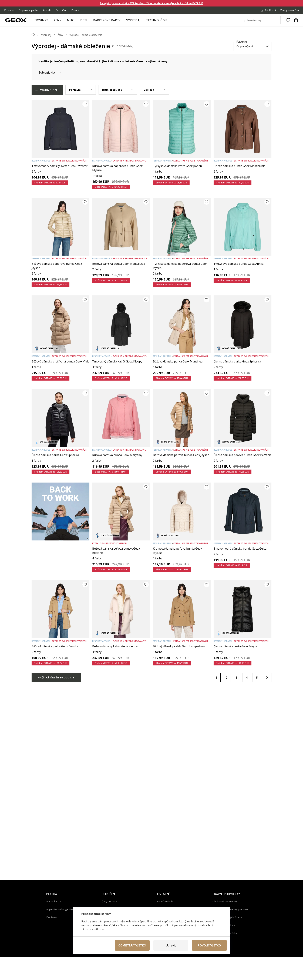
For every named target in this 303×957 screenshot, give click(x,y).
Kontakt (46, 10)
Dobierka (51, 917)
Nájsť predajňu (165, 901)
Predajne (9, 10)
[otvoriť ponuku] (63, 21)
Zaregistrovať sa (289, 10)
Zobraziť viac (47, 72)
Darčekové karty (107, 20)
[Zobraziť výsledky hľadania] (244, 20)
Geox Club (61, 10)
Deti (83, 20)
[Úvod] (33, 34)
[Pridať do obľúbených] (85, 104)
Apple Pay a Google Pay (59, 909)
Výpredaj (133, 20)
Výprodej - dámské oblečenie (85, 35)
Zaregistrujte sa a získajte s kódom (151, 3)
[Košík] (296, 20)
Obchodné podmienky (225, 901)
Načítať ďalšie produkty (56, 677)
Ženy (57, 20)
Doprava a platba (28, 10)
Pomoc (75, 10)
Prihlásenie (271, 10)
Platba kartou (54, 901)
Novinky (41, 20)
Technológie (157, 20)
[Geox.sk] (16, 20)
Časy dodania (109, 901)
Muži (71, 20)
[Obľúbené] (288, 20)
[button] (267, 677)
